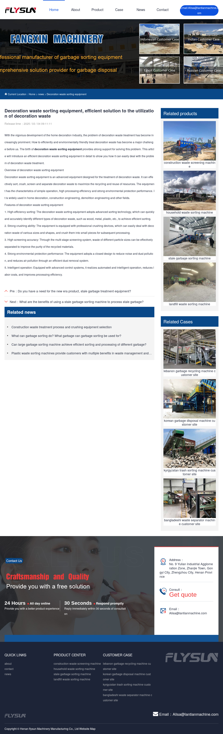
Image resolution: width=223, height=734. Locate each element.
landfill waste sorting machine (72, 679)
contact (9, 669)
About (75, 9)
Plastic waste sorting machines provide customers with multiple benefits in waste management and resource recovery (93, 353)
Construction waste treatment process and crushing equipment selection (61, 327)
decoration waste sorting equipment (58, 149)
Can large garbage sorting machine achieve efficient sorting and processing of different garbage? (78, 344)
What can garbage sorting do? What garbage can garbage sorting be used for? (66, 335)
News (141, 9)
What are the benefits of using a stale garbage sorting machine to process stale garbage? (81, 301)
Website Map (87, 729)
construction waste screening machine (77, 664)
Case (119, 9)
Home (54, 9)
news (41, 94)
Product (97, 9)
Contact (163, 9)
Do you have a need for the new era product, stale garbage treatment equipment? (74, 291)
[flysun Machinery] (21, 10)
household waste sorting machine (74, 669)
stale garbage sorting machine (72, 674)
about (8, 664)
